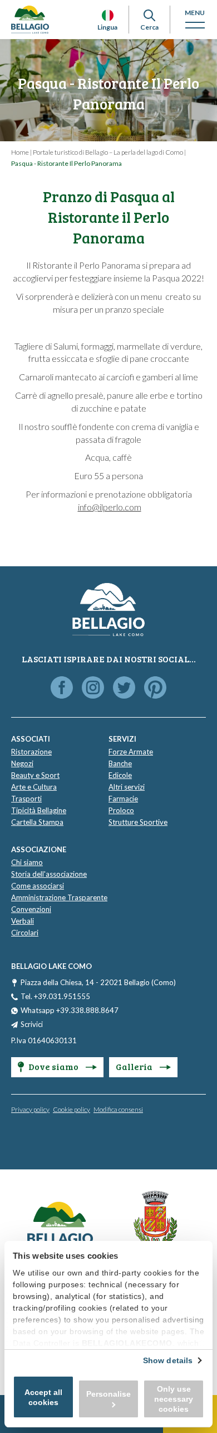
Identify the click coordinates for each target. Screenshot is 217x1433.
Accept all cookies (43, 1397)
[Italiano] (108, 15)
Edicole (120, 775)
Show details (168, 1360)
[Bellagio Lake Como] (30, 20)
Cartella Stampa (37, 822)
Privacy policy (30, 1109)
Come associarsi (37, 885)
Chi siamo (27, 862)
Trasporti (26, 798)
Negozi (22, 763)
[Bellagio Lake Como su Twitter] (124, 688)
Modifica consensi (118, 1109)
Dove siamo (54, 1066)
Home (20, 152)
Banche (120, 763)
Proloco (121, 810)
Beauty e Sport (35, 775)
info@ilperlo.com (109, 506)
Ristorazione (31, 751)
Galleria (135, 1066)
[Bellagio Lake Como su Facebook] (62, 688)
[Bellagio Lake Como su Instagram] (93, 688)
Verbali (22, 920)
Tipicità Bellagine (38, 810)
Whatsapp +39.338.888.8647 (70, 1010)
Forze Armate (130, 751)
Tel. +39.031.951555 (55, 996)
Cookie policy (71, 1109)
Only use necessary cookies (173, 1398)
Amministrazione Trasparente (59, 897)
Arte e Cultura (34, 786)
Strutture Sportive (137, 822)
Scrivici (32, 1024)
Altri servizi (126, 786)
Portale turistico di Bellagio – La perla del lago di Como (108, 152)
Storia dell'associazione (49, 874)
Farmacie (123, 798)
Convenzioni (31, 909)
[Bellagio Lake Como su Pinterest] (155, 688)
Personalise (108, 1393)
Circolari (24, 932)
